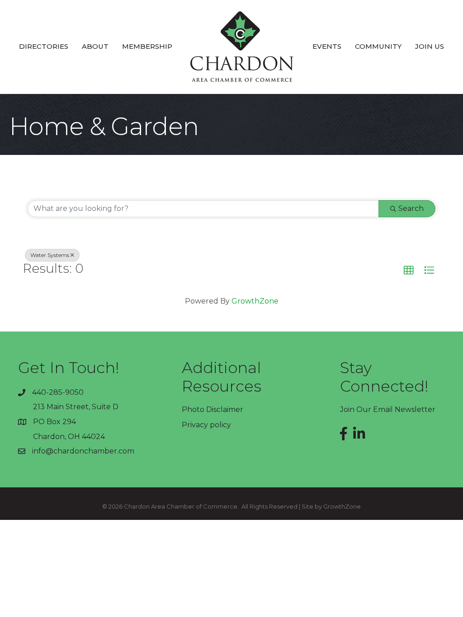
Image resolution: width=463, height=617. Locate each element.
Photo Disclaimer (212, 409)
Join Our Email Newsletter (387, 409)
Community (378, 46)
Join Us (429, 46)
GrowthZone (255, 301)
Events (326, 46)
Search (411, 208)
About (95, 46)
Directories (43, 46)
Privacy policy (206, 425)
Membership (147, 46)
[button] (409, 271)
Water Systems (49, 255)
